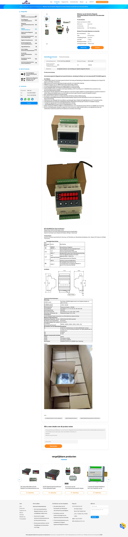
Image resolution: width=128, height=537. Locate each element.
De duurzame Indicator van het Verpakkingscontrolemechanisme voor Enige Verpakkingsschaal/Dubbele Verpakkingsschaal (41, 525)
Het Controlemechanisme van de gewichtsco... (29, 63)
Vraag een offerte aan (102, 2)
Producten (22, 508)
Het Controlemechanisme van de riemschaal (29, 37)
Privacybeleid (23, 518)
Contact (29, 103)
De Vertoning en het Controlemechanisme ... (29, 43)
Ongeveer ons (23, 510)
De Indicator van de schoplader (29, 59)
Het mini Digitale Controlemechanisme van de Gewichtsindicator (31, 74)
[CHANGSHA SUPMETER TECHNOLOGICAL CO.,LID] (26, 2)
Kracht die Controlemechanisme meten (29, 54)
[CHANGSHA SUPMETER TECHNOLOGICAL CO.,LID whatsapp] (25, 99)
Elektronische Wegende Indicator (29, 33)
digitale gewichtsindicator (29, 29)
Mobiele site (22, 516)
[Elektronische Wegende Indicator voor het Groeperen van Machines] (23, 79)
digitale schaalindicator (29, 40)
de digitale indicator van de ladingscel (53, 418)
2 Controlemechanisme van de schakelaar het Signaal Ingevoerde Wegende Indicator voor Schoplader (61, 523)
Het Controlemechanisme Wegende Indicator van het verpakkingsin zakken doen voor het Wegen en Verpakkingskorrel (40, 511)
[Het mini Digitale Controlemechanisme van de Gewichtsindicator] (23, 74)
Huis (21, 506)
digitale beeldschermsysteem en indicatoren (90, 418)
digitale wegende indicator (71, 418)
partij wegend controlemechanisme (29, 20)
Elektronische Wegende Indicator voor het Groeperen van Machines (32, 79)
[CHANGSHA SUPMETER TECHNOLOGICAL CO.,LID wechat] (29, 99)
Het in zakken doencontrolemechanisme (29, 50)
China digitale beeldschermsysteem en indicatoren (38, 534)
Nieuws (21, 512)
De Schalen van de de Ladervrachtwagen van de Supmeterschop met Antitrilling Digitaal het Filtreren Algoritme (61, 516)
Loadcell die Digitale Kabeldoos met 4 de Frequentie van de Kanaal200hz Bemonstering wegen (97, 488)
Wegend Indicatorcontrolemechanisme (29, 16)
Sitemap (22, 514)
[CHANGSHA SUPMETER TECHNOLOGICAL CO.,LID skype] (32, 99)
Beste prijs (84, 47)
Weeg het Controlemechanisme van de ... (29, 24)
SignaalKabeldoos (29, 46)
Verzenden (53, 446)
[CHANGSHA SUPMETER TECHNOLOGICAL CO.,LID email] (22, 99)
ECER (101, 534)
